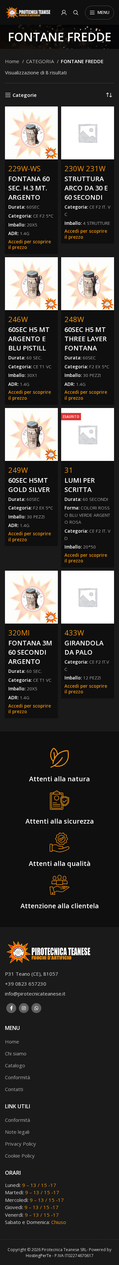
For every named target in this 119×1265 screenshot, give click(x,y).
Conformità (17, 1077)
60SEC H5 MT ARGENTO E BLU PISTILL (29, 338)
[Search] (76, 12)
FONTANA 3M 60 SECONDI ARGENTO (30, 652)
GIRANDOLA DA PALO (83, 647)
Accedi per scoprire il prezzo (29, 245)
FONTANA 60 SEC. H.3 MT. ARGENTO (29, 188)
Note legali (17, 1131)
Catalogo (15, 1065)
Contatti (14, 1089)
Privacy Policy (20, 1143)
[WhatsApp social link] (36, 1008)
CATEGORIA (40, 61)
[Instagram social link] (24, 1008)
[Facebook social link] (11, 1008)
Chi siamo (15, 1053)
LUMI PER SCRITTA (79, 485)
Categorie (25, 95)
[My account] (64, 12)
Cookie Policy (20, 1155)
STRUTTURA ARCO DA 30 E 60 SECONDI (86, 188)
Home (12, 61)
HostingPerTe (38, 1255)
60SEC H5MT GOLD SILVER (29, 485)
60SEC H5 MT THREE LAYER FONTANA (85, 338)
